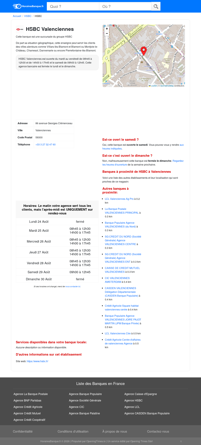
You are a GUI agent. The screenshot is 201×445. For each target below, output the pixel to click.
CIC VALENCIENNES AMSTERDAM (117, 280)
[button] (144, 51)
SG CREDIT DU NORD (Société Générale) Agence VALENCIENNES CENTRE (123, 240)
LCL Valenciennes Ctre (118, 333)
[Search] (155, 6)
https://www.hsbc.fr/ (37, 361)
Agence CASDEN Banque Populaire (147, 413)
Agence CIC (76, 407)
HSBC (28, 16)
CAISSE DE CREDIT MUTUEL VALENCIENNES (122, 270)
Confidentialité (23, 431)
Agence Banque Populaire (85, 394)
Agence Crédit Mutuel (27, 413)
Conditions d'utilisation (73, 431)
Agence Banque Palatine (84, 413)
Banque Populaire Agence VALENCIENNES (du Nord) (120, 224)
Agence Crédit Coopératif (29, 419)
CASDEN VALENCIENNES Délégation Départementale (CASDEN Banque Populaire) (121, 291)
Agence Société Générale (85, 400)
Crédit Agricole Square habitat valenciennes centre (122, 307)
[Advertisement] (57, 95)
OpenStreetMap (167, 85)
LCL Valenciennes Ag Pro (119, 199)
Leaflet (154, 85)
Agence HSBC (133, 400)
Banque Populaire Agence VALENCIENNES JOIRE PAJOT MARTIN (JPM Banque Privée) (123, 319)
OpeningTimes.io (96, 441)
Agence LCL (132, 407)
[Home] (28, 6)
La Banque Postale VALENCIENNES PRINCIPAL (122, 210)
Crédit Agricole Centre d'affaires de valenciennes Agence (123, 341)
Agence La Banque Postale (31, 394)
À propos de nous (114, 431)
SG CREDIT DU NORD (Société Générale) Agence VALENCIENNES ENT (123, 257)
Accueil (17, 16)
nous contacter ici (72, 286)
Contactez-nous (158, 431)
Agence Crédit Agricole (28, 407)
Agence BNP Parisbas (27, 400)
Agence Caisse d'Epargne (140, 394)
